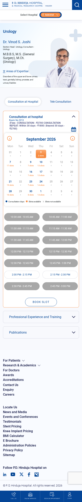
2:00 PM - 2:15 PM (22, 274)
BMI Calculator (13, 436)
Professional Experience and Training (35, 317)
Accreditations (13, 380)
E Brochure (11, 441)
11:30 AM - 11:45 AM (22, 240)
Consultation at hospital (37, 122)
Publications (18, 332)
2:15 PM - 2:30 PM (60, 274)
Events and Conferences (20, 417)
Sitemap (9, 455)
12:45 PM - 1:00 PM (60, 263)
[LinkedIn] (4, 474)
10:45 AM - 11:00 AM (60, 217)
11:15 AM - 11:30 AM (60, 228)
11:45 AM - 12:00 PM (60, 240)
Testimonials (12, 421)
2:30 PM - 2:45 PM (22, 286)
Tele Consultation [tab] (60, 101)
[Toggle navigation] (5, 5)
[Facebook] (29, 474)
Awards (8, 375)
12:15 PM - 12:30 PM (60, 251)
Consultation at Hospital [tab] (23, 101)
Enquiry (8, 390)
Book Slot (41, 302)
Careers (8, 394)
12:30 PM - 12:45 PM (22, 263)
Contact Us (10, 385)
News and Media (15, 412)
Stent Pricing (12, 426)
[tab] (41, 120)
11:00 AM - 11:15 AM (22, 228)
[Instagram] (36, 474)
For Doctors (11, 370)
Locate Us (10, 407)
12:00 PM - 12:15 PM (22, 251)
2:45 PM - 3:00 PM (60, 286)
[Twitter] (21, 474)
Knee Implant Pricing (18, 431)
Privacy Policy (13, 450)
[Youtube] (12, 474)
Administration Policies (19, 445)
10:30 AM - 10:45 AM (22, 217)
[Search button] (77, 5)
